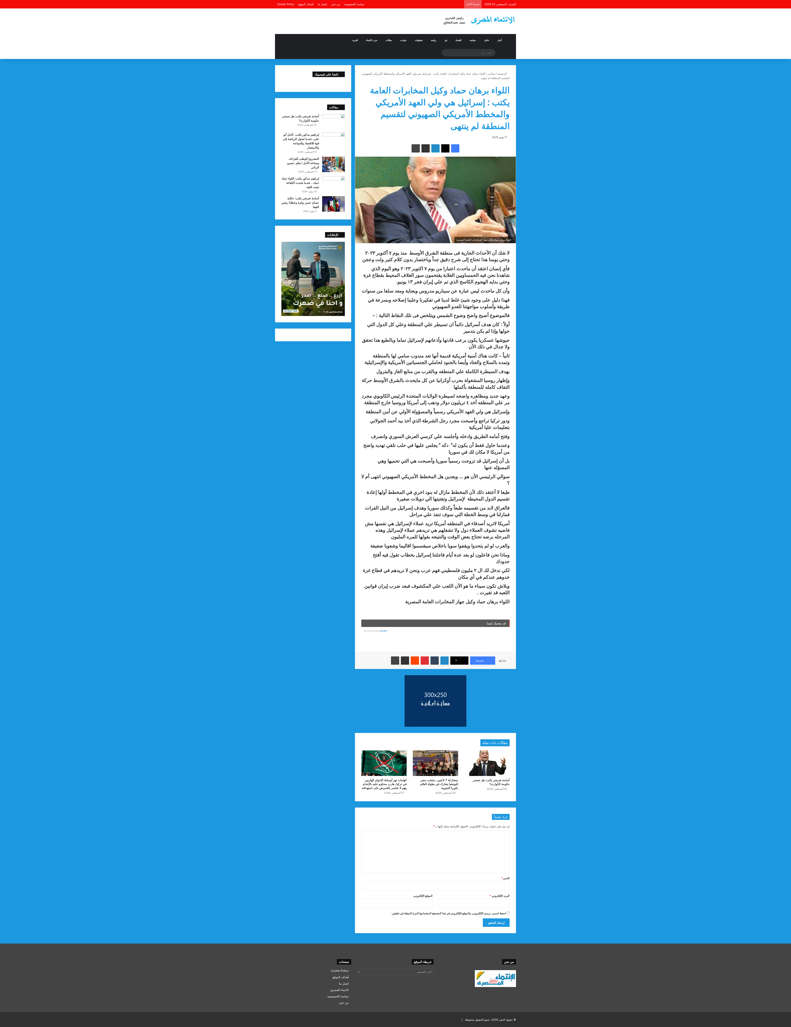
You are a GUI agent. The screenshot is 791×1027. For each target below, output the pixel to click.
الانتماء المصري (339, 990)
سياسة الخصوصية (354, 4)
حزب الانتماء (371, 40)
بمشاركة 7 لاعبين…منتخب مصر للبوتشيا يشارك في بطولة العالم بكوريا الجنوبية (439, 784)
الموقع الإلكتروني (423, 895)
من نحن (335, 4)
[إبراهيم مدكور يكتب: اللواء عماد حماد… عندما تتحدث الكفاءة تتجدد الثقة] (333, 184)
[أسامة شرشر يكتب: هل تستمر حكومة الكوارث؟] (487, 763)
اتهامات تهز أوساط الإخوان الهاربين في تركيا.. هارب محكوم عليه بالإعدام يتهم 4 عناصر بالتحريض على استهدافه (384, 784)
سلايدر (491, 73)
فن (446, 40)
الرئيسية (502, 73)
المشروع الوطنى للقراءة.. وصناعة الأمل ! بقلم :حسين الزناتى (303, 163)
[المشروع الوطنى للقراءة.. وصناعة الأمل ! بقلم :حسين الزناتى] (333, 164)
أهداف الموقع (306, 4)
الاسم (505, 878)
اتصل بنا (322, 4)
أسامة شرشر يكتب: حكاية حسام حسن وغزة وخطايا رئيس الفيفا (300, 202)
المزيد (355, 40)
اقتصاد (458, 40)
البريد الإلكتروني (500, 895)
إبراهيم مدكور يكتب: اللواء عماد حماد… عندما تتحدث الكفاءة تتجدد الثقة (300, 182)
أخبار (499, 40)
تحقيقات (419, 40)
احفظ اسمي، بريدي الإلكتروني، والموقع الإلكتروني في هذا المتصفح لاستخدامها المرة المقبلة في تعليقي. (448, 913)
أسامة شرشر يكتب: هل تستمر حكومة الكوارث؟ (491, 782)
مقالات (389, 40)
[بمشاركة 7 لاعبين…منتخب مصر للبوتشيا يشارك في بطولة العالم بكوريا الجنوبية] (435, 763)
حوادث (403, 40)
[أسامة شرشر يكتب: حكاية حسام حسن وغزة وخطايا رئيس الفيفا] (333, 204)
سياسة (473, 40)
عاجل (486, 40)
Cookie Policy (285, 4)
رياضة (433, 40)
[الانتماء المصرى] (478, 18)
